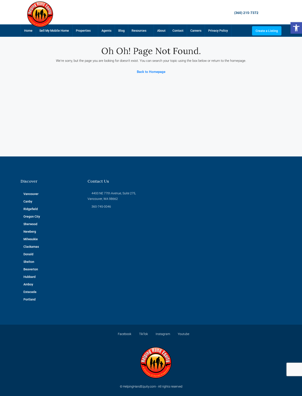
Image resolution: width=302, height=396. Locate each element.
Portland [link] (29, 299)
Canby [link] (27, 201)
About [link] (161, 30)
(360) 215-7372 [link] (246, 13)
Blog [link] (121, 30)
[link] (296, 28)
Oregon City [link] (31, 216)
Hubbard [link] (29, 277)
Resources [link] (139, 30)
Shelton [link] (28, 261)
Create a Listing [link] (267, 31)
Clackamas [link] (31, 246)
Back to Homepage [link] (151, 72)
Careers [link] (195, 30)
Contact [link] (177, 30)
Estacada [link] (29, 292)
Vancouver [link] (30, 194)
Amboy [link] (28, 284)
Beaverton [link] (30, 269)
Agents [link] (106, 30)
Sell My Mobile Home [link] (54, 30)
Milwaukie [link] (30, 239)
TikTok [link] (143, 334)
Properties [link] (83, 30)
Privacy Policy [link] (218, 30)
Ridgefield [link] (30, 209)
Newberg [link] (29, 231)
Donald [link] (28, 254)
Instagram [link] (163, 334)
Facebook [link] (124, 334)
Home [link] (28, 30)
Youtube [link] (183, 334)
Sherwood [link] (30, 224)
